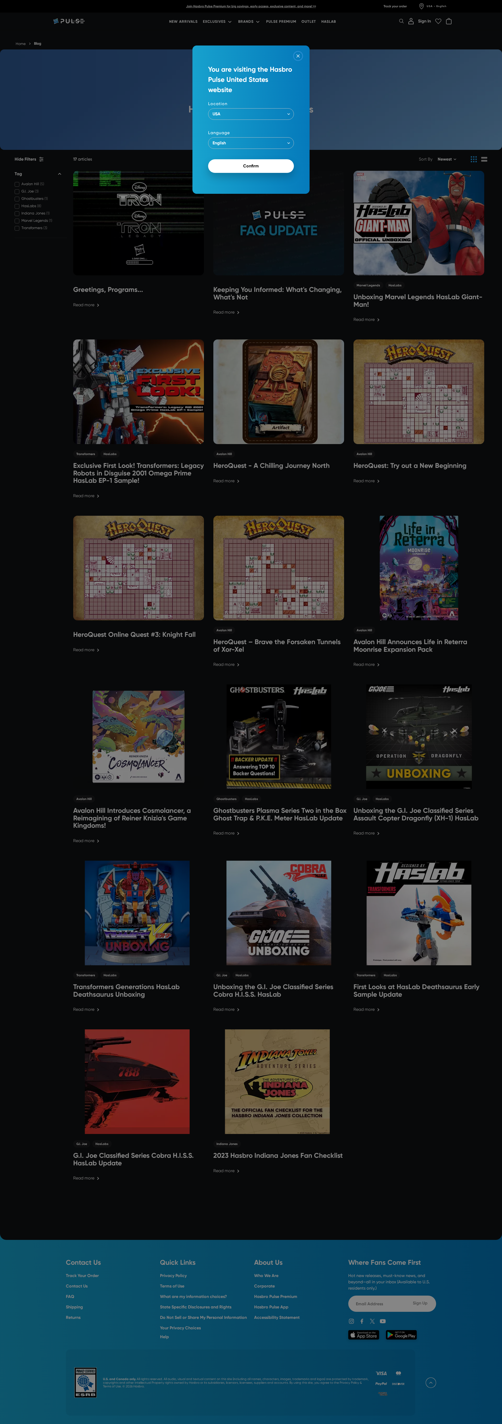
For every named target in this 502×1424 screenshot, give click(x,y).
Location (217, 103)
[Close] (298, 56)
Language (219, 132)
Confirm (251, 165)
